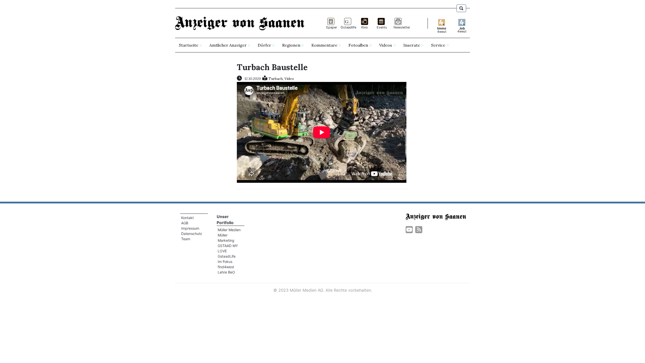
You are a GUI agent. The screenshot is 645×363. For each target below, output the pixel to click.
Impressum (190, 228)
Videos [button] (385, 45)
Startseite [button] (188, 45)
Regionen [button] (291, 45)
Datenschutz (191, 233)
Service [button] (438, 45)
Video (289, 78)
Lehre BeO (226, 272)
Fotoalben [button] (358, 45)
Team (185, 239)
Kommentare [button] (324, 45)
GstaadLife (227, 256)
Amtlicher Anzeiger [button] (228, 45)
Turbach (276, 78)
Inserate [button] (411, 45)
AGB (184, 223)
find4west (226, 267)
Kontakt (187, 218)
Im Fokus (225, 261)
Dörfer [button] (264, 45)
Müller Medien (229, 230)
